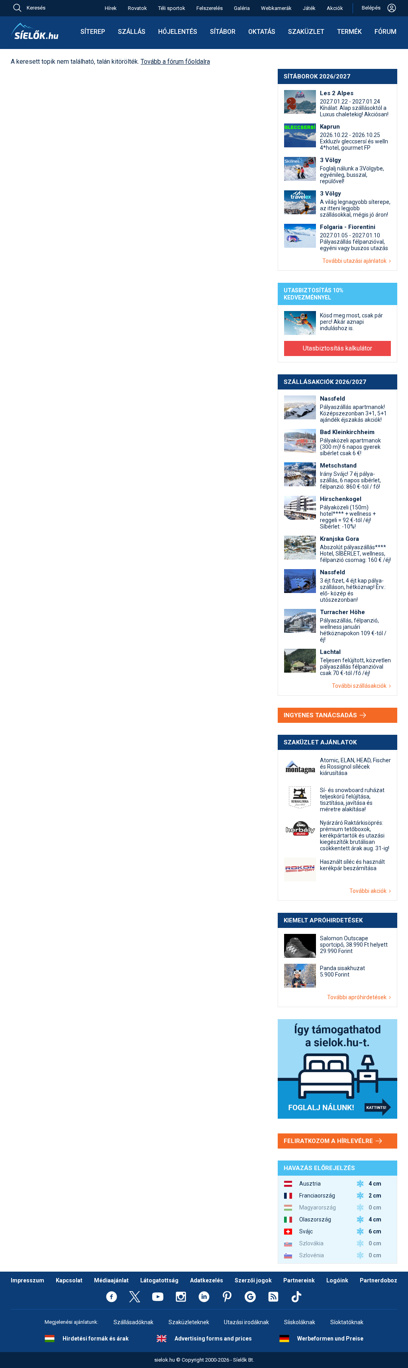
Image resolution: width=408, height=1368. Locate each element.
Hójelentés (177, 31)
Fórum (385, 31)
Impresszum (27, 1280)
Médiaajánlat (111, 1280)
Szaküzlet (306, 31)
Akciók (335, 8)
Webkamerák (276, 8)
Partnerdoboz (378, 1280)
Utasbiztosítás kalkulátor (337, 348)
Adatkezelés (206, 1280)
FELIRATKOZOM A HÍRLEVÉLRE (329, 1141)
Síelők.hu (35, 31)
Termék (349, 31)
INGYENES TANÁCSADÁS (321, 715)
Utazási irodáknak (246, 1322)
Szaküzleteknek (189, 1322)
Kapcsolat (69, 1280)
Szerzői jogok (253, 1280)
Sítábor (222, 31)
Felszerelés (209, 8)
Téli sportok (171, 8)
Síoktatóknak (346, 1322)
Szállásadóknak (133, 1322)
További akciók (369, 891)
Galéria (242, 8)
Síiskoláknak (299, 1322)
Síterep (92, 31)
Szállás (131, 31)
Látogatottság (159, 1280)
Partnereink (299, 1280)
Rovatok (137, 8)
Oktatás (261, 31)
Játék (309, 8)
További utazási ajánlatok (355, 261)
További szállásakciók (360, 686)
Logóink (337, 1280)
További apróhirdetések (358, 997)
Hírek (111, 8)
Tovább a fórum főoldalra (175, 61)
